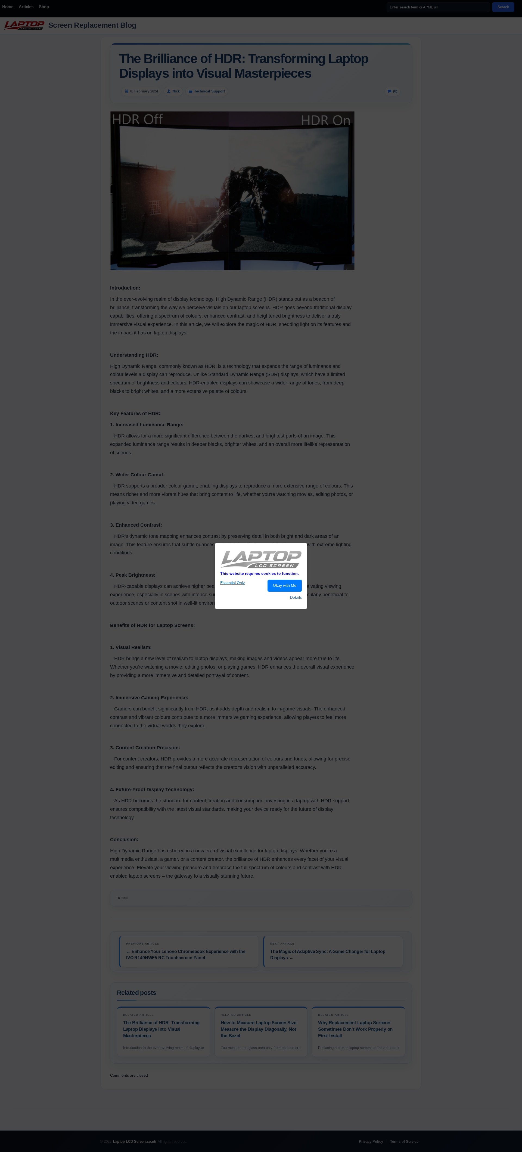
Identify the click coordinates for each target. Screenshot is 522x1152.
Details (296, 597)
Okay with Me (284, 585)
